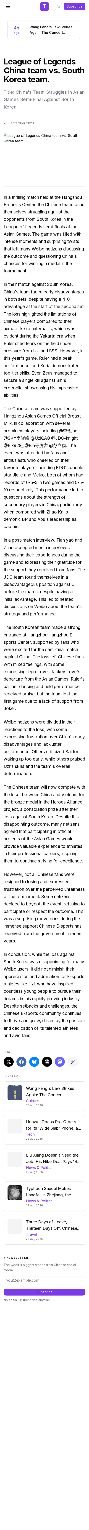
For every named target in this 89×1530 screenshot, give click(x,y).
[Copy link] (73, 1062)
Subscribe (75, 6)
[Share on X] (9, 1062)
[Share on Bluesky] (34, 1062)
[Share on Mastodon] (60, 1062)
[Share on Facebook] (21, 1062)
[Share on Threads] (47, 1062)
